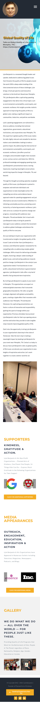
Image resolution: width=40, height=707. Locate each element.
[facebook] (15, 698)
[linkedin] (24, 698)
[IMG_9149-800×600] (11, 664)
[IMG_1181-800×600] (28, 664)
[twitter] (20, 698)
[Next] (34, 483)
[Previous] (5, 483)
